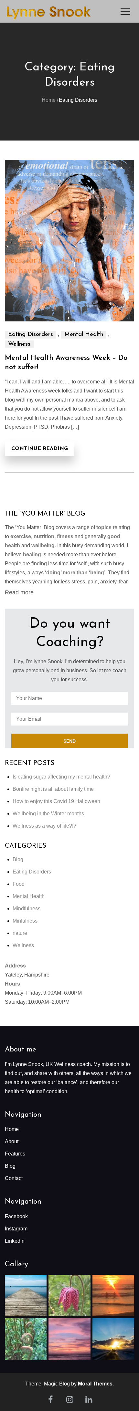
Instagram (16, 1228)
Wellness (19, 344)
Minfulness (25, 921)
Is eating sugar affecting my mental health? (61, 776)
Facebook (16, 1216)
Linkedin (15, 1241)
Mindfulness (26, 908)
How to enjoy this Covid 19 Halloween (56, 801)
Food (19, 884)
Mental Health (83, 335)
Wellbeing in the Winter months (48, 813)
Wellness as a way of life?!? (44, 826)
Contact (14, 1178)
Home (12, 1129)
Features (15, 1153)
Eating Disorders (30, 335)
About (11, 1141)
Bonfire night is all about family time (53, 789)
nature (20, 933)
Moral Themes (95, 1383)
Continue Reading (39, 448)
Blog (18, 859)
